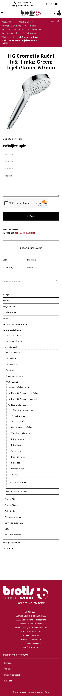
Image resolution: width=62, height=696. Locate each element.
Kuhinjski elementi (11, 542)
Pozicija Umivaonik (13, 335)
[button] (2, 13)
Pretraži (56, 281)
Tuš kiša (15, 474)
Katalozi (8, 680)
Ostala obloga (9, 312)
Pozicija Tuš (11, 347)
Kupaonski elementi (11, 25)
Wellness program (13, 517)
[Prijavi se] (59, 12)
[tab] (31, 248)
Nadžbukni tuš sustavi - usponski (23, 399)
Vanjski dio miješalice (21, 433)
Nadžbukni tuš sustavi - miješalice (23, 393)
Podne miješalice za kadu (19, 387)
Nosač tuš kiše (17, 468)
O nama (8, 668)
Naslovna (6, 21)
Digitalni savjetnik (12, 674)
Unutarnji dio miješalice (21, 427)
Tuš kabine (11, 358)
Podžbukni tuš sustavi (19, 405)
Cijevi (7, 528)
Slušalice (6, 37)
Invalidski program (13, 534)
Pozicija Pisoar (11, 505)
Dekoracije (8, 548)
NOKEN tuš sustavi (18, 482)
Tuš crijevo (16, 451)
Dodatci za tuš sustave (16, 491)
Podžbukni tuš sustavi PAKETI (23, 410)
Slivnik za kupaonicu (14, 522)
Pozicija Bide (10, 499)
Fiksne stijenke (13, 352)
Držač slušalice (18, 456)
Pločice (6, 300)
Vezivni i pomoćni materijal (15, 324)
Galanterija (10, 511)
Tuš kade (10, 370)
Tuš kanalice (12, 364)
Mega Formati (9, 306)
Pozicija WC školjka (13, 341)
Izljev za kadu (17, 439)
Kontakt (7, 662)
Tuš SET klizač (17, 421)
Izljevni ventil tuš (18, 445)
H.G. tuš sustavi (29, 33)
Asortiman (24, 21)
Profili (5, 318)
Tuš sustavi (18, 29)
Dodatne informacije (31, 248)
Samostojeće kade (14, 376)
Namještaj (7, 294)
